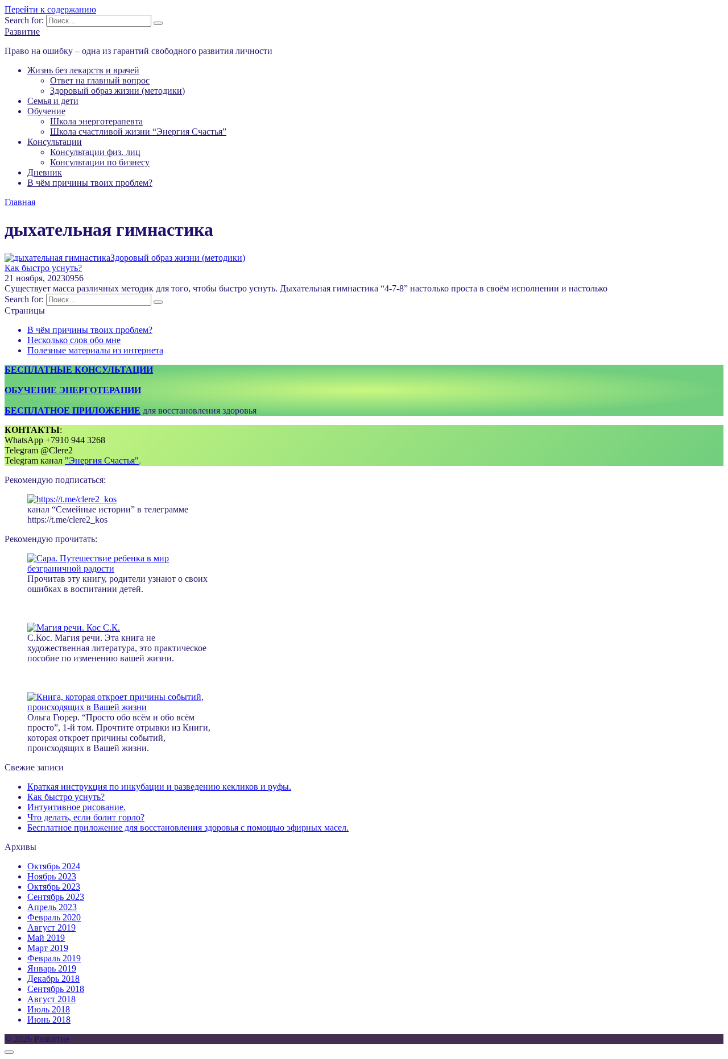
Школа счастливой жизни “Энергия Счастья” (138, 131)
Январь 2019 (51, 968)
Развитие (22, 31)
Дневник (44, 172)
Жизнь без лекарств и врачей (83, 70)
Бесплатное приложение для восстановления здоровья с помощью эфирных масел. (188, 827)
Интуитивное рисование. (76, 807)
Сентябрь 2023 (55, 897)
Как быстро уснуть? (43, 268)
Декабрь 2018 (53, 978)
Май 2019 (46, 938)
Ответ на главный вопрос (100, 80)
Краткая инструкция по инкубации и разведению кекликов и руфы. (159, 786)
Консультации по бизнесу (100, 162)
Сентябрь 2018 (55, 989)
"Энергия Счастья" (102, 460)
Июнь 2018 (49, 1019)
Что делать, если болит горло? (85, 817)
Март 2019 (47, 948)
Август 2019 (51, 927)
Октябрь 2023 (53, 886)
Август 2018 (51, 999)
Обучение (46, 111)
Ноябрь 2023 (51, 876)
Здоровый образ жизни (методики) (117, 90)
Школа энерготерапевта (96, 121)
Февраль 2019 (54, 958)
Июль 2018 (48, 1009)
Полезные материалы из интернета (95, 350)
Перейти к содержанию (50, 9)
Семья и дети (52, 101)
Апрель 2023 (52, 907)
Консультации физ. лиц (95, 152)
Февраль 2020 (54, 917)
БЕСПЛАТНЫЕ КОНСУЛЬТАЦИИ (79, 369)
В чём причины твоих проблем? (89, 182)
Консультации (54, 142)
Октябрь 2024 (53, 866)
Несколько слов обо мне (74, 340)
